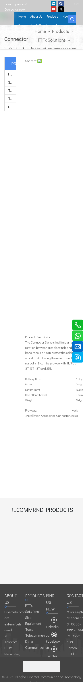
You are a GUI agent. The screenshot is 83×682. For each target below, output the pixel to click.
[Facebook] (61, 3)
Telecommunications (12, 98)
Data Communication (12, 106)
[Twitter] (61, 9)
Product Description (38, 337)
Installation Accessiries (40, 416)
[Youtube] (53, 9)
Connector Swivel (67, 416)
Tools (12, 90)
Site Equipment (12, 82)
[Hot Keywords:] (72, 19)
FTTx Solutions (12, 74)
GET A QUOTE (76, 4)
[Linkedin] (53, 3)
